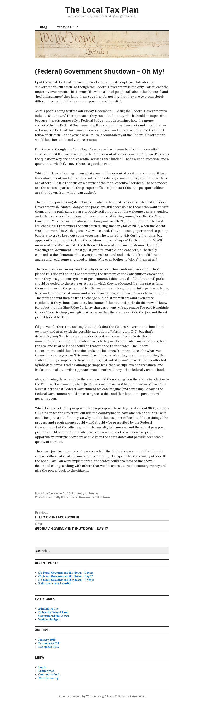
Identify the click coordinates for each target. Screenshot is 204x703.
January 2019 (47, 639)
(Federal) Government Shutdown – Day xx (65, 572)
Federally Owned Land (63, 497)
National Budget (49, 619)
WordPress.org (48, 678)
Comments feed (48, 674)
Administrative (48, 608)
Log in (42, 667)
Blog (43, 27)
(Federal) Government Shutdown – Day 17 (65, 576)
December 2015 (48, 647)
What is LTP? (67, 27)
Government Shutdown (94, 497)
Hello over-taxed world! (54, 583)
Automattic (137, 696)
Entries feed (46, 671)
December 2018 (48, 643)
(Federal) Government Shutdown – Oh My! (66, 580)
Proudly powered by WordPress (80, 696)
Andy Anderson (87, 493)
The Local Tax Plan (102, 9)
